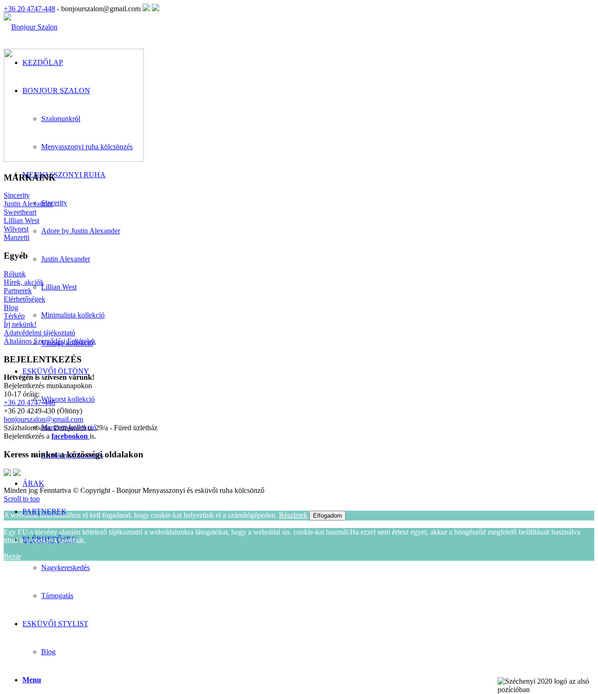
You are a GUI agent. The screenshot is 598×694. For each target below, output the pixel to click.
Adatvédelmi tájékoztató (39, 333)
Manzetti (16, 237)
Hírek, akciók (24, 282)
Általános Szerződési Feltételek (50, 341)
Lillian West (21, 220)
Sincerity (17, 195)
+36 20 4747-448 (29, 9)
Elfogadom (327, 515)
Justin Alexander (28, 204)
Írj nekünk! (20, 324)
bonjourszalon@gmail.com (43, 419)
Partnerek (18, 291)
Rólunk (15, 274)
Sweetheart (20, 212)
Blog (48, 652)
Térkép (14, 316)
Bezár (12, 556)
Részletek (293, 515)
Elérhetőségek (24, 299)
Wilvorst (16, 229)
